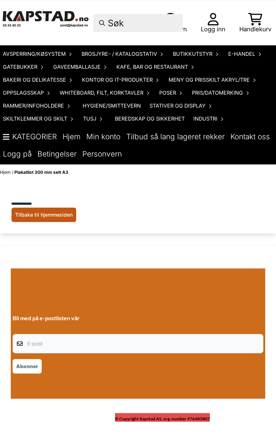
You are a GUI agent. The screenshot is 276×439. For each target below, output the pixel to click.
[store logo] (46, 23)
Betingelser (57, 153)
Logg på (17, 153)
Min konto (103, 136)
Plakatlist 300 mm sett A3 (41, 172)
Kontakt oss (250, 136)
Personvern (102, 153)
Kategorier (34, 136)
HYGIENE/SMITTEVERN (112, 106)
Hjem (71, 136)
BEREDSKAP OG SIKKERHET (150, 119)
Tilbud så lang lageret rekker (175, 136)
